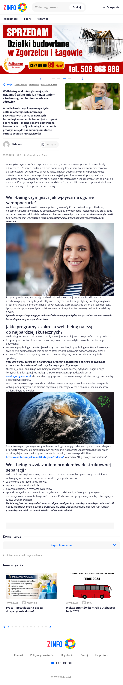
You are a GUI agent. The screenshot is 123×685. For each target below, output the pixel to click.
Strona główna (21, 84)
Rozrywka (42, 18)
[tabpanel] (61, 49)
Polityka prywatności (42, 655)
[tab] (53, 78)
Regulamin (67, 655)
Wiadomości (11, 18)
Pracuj (84, 655)
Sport (27, 18)
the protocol (102, 655)
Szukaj (77, 7)
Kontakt (18, 655)
